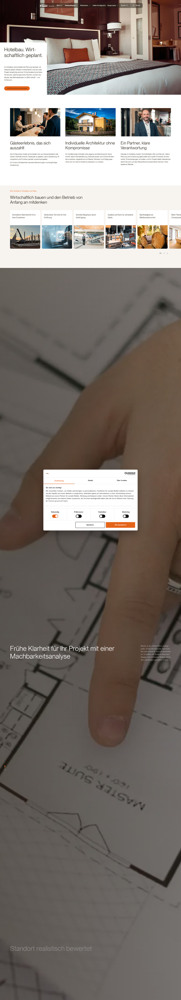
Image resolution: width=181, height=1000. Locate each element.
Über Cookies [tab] (122, 480)
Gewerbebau (51, 6)
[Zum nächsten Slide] (167, 253)
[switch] (79, 516)
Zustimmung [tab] (59, 481)
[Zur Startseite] (44, 5)
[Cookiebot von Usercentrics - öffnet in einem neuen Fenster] (126, 473)
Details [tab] (90, 480)
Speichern (90, 525)
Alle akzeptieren (120, 525)
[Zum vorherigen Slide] (164, 253)
